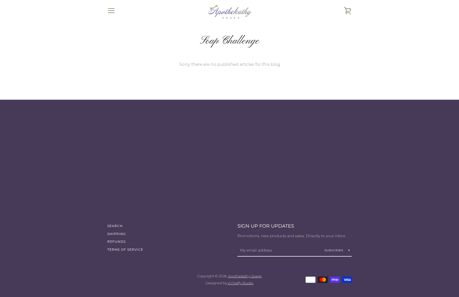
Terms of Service (125, 250)
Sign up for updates (265, 226)
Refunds (116, 242)
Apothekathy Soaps (245, 276)
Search (115, 226)
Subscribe (335, 250)
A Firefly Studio (240, 283)
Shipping (116, 234)
